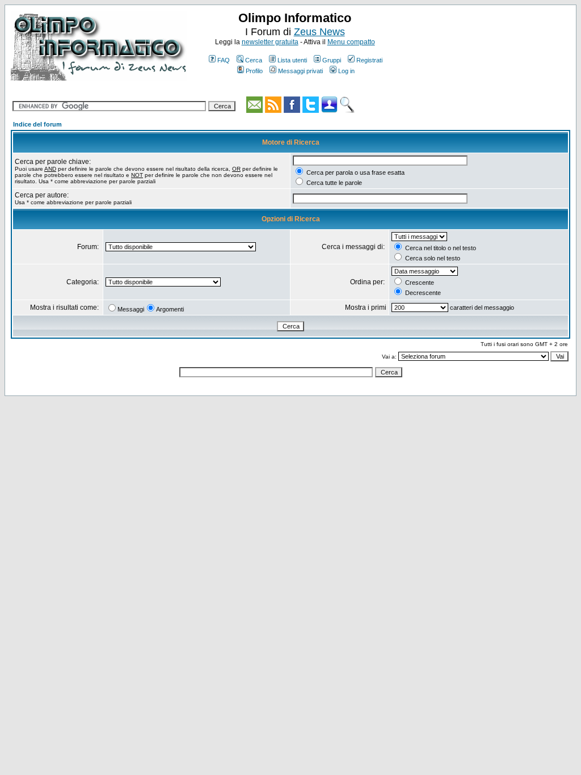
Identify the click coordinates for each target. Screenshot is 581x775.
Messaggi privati (300, 71)
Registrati (369, 60)
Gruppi (331, 60)
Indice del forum (37, 124)
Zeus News (319, 31)
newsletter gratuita (270, 42)
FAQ (223, 60)
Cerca (253, 60)
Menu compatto (351, 42)
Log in (346, 71)
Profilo (254, 71)
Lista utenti (292, 60)
